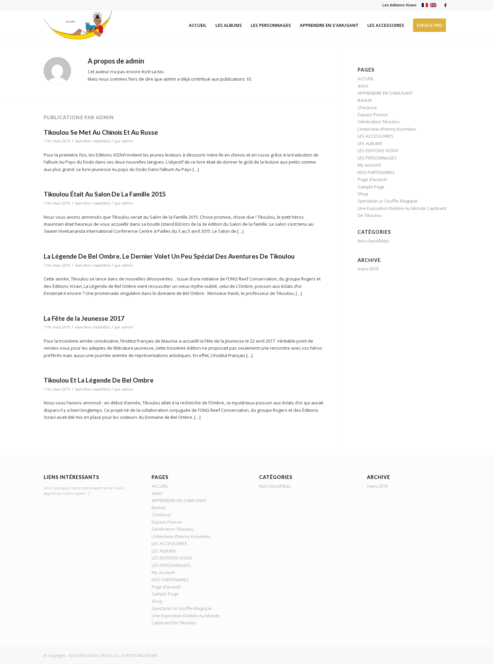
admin (127, 141)
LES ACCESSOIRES (376, 136)
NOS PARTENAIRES (376, 172)
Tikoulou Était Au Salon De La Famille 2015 (105, 194)
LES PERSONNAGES (377, 158)
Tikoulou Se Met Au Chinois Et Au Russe (101, 132)
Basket (365, 100)
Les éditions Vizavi (399, 4)
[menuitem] (397, 5)
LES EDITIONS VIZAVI (378, 150)
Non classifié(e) (97, 141)
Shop (363, 194)
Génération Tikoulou (379, 122)
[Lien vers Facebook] (445, 5)
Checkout (367, 107)
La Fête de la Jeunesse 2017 (84, 318)
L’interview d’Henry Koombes (387, 129)
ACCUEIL (366, 79)
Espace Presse (373, 115)
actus (363, 86)
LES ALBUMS (370, 143)
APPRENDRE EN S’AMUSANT (385, 93)
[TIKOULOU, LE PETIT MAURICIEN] (87, 25)
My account (369, 165)
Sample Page (371, 187)
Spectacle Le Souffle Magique (388, 201)
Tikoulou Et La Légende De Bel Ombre (99, 380)
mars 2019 (368, 269)
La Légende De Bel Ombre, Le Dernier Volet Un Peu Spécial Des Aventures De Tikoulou (169, 256)
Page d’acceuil (372, 179)
